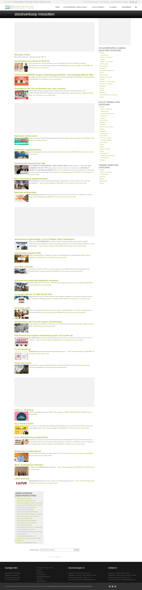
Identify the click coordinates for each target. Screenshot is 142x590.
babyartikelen (103, 181)
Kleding (101, 53)
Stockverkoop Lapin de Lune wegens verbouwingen (38, 322)
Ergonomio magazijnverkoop (27, 150)
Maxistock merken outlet (25, 136)
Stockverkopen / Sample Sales (75, 7)
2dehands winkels (45, 2)
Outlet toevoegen (104, 2)
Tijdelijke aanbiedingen (107, 155)
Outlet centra (103, 135)
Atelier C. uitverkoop (24, 410)
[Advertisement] (54, 36)
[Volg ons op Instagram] (133, 2)
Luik (89, 577)
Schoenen (102, 68)
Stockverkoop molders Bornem (26, 500)
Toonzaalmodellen (106, 140)
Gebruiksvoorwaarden (43, 576)
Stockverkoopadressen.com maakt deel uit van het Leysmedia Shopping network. (69, 586)
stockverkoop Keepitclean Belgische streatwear (36, 280)
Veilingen (102, 160)
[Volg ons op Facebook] (131, 2)
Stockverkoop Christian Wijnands (27, 520)
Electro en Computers (106, 83)
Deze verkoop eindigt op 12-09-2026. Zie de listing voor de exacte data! (52, 197)
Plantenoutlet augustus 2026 (27, 253)
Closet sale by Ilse (22, 363)
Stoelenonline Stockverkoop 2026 (29, 163)
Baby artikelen (103, 66)
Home (57, 7)
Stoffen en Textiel (104, 149)
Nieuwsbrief (126, 7)
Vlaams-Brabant (87, 575)
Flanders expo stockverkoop (25, 509)
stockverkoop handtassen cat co (26, 536)
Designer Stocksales (105, 77)
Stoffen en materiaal (106, 61)
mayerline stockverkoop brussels (27, 542)
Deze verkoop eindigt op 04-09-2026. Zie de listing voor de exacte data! (59, 271)
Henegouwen (78, 577)
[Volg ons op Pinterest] (136, 2)
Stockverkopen (19, 2)
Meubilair (102, 176)
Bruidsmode (104, 64)
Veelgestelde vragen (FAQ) (45, 567)
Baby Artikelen (103, 120)
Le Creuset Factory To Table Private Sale (33, 294)
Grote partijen (103, 75)
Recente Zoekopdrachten (54, 556)
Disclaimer (40, 579)
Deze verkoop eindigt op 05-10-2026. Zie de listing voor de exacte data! (62, 246)
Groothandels (104, 158)
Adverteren (40, 572)
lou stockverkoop (22, 349)
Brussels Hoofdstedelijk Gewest (85, 579)
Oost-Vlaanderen (81, 573)
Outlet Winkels (98, 7)
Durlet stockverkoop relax (24, 525)
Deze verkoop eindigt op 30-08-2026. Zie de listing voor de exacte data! (63, 183)
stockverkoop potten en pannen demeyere (30, 503)
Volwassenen (104, 55)
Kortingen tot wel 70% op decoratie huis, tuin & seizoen (40, 88)
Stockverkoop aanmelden (12, 573)
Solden (101, 97)
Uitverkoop (102, 92)
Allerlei (101, 72)
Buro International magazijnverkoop (31, 179)
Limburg (78, 575)
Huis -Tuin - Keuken (105, 138)
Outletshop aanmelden (12, 575)
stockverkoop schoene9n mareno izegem (29, 505)
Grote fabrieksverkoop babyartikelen (31, 437)
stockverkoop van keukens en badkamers (29, 527)
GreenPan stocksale (23, 267)
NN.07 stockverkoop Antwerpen (28, 465)
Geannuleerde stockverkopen (108, 95)
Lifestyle (102, 79)
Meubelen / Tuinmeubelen (107, 81)
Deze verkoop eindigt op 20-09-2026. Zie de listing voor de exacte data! (61, 444)
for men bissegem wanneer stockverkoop (29, 531)
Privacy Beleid (41, 574)
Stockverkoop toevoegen (91, 2)
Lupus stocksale (22, 479)
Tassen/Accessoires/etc (106, 70)
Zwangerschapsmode (107, 113)
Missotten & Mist (22, 55)
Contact (39, 570)
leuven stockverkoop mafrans (26, 529)
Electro (101, 151)
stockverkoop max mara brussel (26, 522)
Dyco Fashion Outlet (23, 424)
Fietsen (101, 90)
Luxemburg (71, 579)
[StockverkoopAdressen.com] (19, 7)
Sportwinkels (103, 142)
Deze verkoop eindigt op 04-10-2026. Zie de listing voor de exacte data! (66, 298)
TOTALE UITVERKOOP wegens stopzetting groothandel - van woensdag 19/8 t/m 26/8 (53, 75)
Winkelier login (41, 581)
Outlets (36, 2)
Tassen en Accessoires (106, 127)
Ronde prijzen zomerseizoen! (27, 451)
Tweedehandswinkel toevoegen (119, 2)
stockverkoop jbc (22, 534)
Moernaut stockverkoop (25, 192)
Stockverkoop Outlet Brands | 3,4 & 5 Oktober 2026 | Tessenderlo (44, 239)
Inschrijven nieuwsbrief (12, 579)
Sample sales (29, 2)
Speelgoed (102, 86)
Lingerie (102, 59)
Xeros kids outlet (22, 308)
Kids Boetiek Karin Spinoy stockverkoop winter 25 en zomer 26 (43, 335)
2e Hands (113, 7)
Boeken (101, 88)
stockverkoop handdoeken (25, 518)
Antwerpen (71, 573)
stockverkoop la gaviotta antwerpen (27, 511)
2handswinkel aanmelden (12, 577)
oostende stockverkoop (24, 498)
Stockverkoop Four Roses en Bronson (31, 61)
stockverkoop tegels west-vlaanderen (28, 516)
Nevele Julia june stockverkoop (26, 507)
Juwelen (102, 129)
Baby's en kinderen (106, 57)
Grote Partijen (103, 153)
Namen (85, 577)
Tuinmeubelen (103, 133)
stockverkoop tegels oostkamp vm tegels (29, 514)
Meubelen (102, 131)
